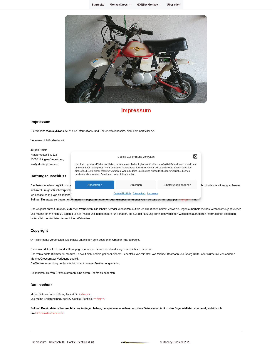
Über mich (173, 4)
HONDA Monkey (147, 4)
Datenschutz (139, 193)
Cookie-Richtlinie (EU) (80, 342)
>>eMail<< (184, 199)
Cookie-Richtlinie (122, 193)
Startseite (98, 4)
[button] (195, 156)
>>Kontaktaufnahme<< (49, 313)
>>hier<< (84, 294)
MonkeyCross (119, 4)
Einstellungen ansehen (177, 184)
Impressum (152, 193)
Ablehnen (136, 184)
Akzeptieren (95, 184)
